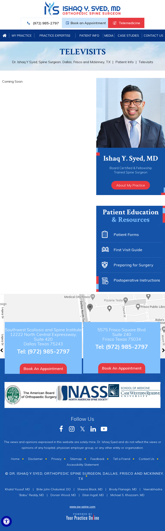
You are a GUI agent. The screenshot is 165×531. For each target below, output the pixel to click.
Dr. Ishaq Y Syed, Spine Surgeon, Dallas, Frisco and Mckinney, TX (61, 62)
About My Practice (130, 185)
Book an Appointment (88, 23)
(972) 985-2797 (46, 23)
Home (4, 36)
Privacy (56, 459)
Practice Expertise (55, 35)
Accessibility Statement (83, 465)
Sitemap (76, 459)
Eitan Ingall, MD (93, 495)
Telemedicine (129, 23)
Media (108, 35)
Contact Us (153, 35)
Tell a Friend (121, 459)
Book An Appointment (43, 368)
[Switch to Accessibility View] (6, 521)
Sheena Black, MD (89, 489)
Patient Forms (126, 234)
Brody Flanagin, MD (123, 489)
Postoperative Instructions (137, 280)
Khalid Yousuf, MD (17, 489)
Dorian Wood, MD (63, 495)
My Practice (22, 35)
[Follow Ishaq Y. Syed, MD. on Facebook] (61, 428)
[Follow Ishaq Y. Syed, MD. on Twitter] (82, 428)
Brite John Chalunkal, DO (54, 489)
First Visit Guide (128, 249)
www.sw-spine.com (82, 506)
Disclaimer (35, 459)
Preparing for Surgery (133, 265)
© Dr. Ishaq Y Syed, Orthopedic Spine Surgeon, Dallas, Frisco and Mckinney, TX (84, 476)
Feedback (97, 459)
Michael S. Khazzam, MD (127, 495)
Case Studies (128, 35)
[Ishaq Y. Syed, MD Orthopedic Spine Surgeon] (82, 10)
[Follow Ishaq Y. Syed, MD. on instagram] (71, 428)
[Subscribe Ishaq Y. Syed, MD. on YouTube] (93, 428)
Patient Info (89, 35)
